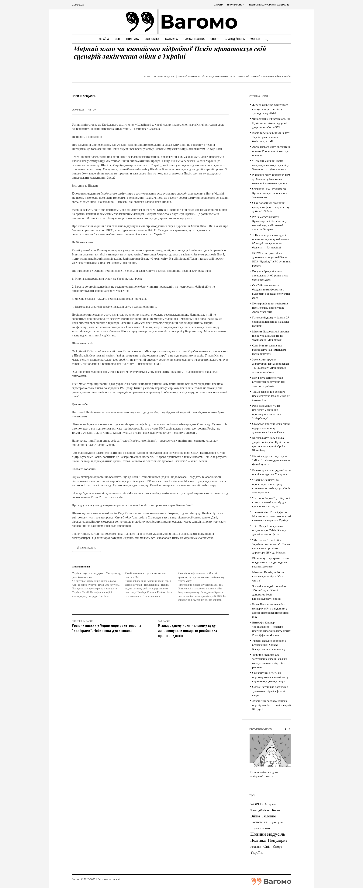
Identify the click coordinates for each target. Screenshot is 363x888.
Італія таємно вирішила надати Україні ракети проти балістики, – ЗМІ (271, 137)
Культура (276, 822)
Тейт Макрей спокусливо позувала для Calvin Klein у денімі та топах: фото (269, 530)
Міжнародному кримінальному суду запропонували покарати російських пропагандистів (187, 630)
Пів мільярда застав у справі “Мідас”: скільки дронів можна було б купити (271, 460)
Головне (269, 816)
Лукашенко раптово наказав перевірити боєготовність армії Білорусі (271, 705)
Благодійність (260, 810)
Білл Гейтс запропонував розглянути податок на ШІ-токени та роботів (269, 382)
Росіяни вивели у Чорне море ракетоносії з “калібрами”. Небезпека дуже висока (106, 627)
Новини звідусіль (164, 76)
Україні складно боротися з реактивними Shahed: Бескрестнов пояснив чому (269, 645)
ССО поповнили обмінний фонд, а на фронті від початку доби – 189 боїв (270, 207)
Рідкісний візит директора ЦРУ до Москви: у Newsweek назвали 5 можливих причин (271, 179)
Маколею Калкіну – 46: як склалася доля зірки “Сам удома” (268, 576)
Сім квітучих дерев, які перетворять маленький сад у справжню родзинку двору (270, 677)
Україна (256, 852)
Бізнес (276, 810)
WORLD (256, 804)
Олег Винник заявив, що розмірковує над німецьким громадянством (269, 349)
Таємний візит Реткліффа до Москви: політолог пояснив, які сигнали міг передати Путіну (271, 516)
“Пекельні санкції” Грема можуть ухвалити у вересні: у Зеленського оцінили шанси (270, 165)
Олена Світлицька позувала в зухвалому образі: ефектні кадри (270, 691)
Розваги (255, 846)
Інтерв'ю (270, 804)
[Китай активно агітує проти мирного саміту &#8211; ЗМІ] (151, 584)
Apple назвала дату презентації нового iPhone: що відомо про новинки (271, 151)
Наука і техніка (261, 828)
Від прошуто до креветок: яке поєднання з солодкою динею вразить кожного (270, 562)
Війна (255, 816)
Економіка (258, 821)
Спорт (277, 846)
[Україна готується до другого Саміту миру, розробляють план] (98, 584)
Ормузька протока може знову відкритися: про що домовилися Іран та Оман (271, 428)
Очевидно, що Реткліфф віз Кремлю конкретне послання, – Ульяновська (271, 193)
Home (147, 76)
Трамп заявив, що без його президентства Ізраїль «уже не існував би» (271, 396)
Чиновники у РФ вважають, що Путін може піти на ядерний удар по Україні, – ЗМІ (271, 123)
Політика (258, 840)
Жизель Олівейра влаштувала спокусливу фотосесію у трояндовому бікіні (270, 109)
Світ (267, 846)
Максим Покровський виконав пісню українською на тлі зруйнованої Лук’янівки (270, 335)
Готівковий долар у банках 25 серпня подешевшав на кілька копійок (270, 321)
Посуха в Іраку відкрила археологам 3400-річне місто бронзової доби (270, 275)
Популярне (277, 840)
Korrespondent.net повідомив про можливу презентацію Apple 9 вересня (270, 307)
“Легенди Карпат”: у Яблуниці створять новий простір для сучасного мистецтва (271, 502)
